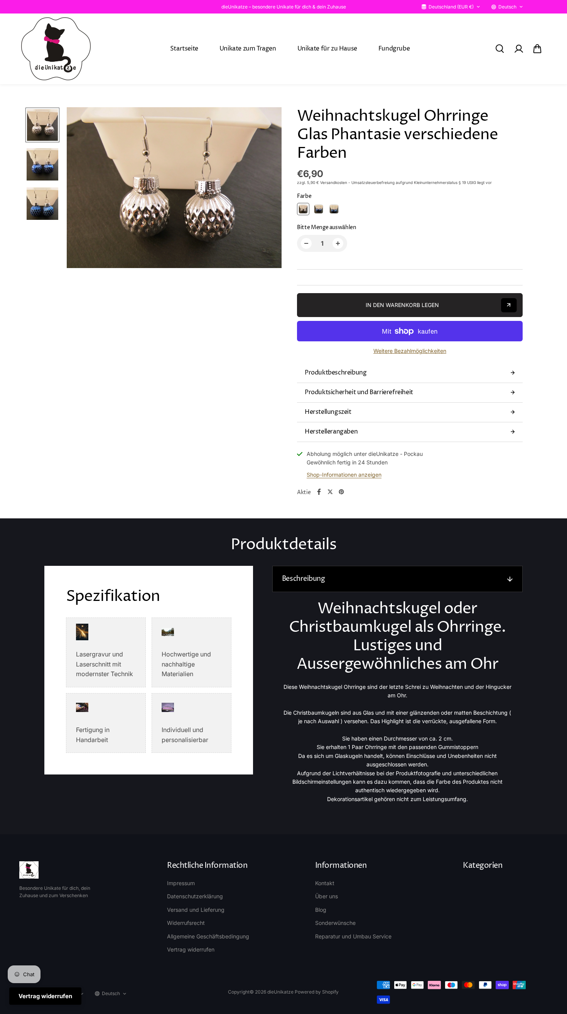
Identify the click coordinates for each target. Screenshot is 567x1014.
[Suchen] (499, 48)
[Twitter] (330, 491)
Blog (320, 909)
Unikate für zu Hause (327, 48)
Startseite (184, 48)
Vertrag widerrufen (190, 949)
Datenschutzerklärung (195, 896)
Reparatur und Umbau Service (353, 936)
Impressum (181, 883)
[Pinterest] (341, 491)
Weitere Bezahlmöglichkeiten (409, 351)
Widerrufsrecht (186, 923)
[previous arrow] (82, 189)
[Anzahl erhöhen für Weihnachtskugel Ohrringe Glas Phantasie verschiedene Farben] (337, 243)
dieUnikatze (280, 992)
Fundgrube (394, 48)
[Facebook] (319, 491)
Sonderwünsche (335, 923)
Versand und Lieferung (195, 909)
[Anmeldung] (518, 48)
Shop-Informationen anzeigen (344, 474)
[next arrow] (266, 189)
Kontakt (324, 883)
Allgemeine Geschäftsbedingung (208, 936)
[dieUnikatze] (56, 48)
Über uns (326, 896)
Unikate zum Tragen (247, 48)
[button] (537, 48)
